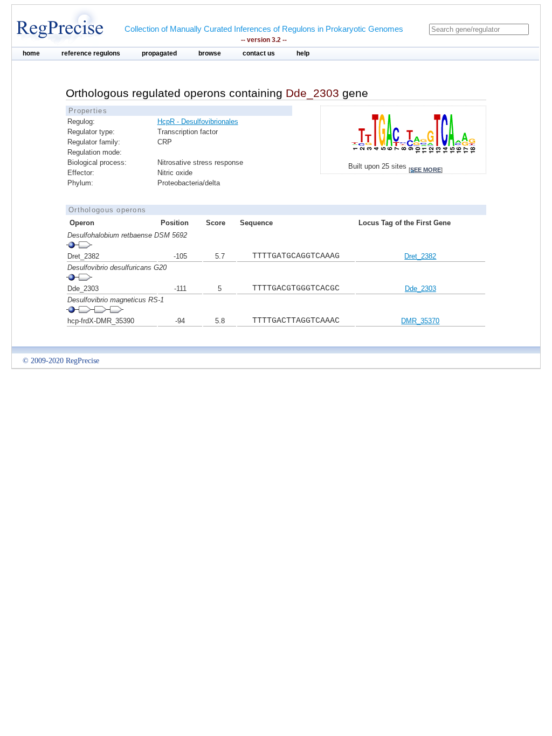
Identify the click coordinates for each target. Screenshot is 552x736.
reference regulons (90, 53)
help (302, 53)
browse (209, 53)
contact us (259, 53)
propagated (159, 53)
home (31, 53)
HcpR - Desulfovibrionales (197, 121)
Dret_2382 (420, 256)
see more (425, 169)
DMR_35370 (420, 321)
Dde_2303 (420, 288)
